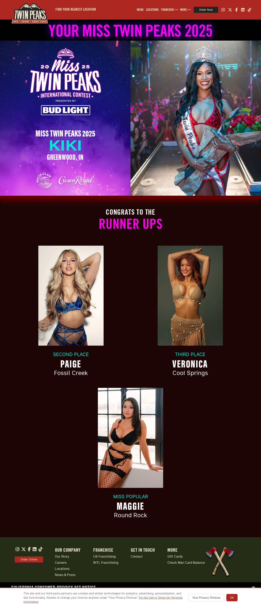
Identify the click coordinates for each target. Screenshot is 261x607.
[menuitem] (139, 10)
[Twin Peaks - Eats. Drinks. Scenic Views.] (28, 9)
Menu (140, 9)
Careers (61, 563)
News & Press (65, 575)
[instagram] (223, 10)
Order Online (29, 559)
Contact (137, 556)
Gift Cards (175, 556)
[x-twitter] (230, 10)
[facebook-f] (236, 10)
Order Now (206, 9)
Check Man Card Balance (186, 563)
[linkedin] (242, 10)
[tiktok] (249, 10)
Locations (152, 9)
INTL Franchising (105, 563)
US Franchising (104, 556)
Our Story (62, 556)
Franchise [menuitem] (168, 9)
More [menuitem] (184, 9)
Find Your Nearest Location (75, 9)
